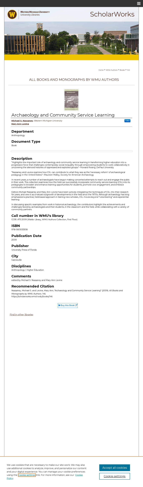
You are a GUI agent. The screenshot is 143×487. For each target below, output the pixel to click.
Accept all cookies (114, 467)
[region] (71, 471)
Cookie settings (26, 475)
